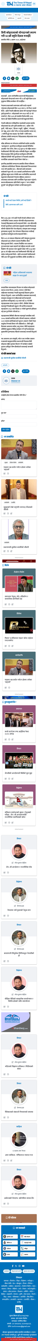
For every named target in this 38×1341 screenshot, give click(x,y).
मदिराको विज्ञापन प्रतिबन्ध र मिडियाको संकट (19, 1068)
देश (14, 1283)
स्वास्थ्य (3, 1288)
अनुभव (6, 462)
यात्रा (33, 1286)
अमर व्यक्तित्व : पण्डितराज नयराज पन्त (19, 1155)
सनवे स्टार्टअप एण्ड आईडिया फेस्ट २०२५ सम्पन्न (17, 733)
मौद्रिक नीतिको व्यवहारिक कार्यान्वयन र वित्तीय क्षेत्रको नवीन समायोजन (19, 1000)
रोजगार (15, 1294)
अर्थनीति (22, 1296)
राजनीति (13, 502)
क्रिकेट (3, 1294)
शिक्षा (18, 1280)
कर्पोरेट (19, 1302)
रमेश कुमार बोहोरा (20, 862)
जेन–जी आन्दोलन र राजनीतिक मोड (19, 867)
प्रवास (5, 1291)
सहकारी (19, 18)
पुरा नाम (3, 413)
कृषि (20, 1294)
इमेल (3, 421)
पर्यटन (31, 1291)
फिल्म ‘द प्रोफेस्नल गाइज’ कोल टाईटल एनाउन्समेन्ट (19, 639)
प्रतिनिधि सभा (11, 18)
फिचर (24, 1283)
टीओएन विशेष (13, 462)
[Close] (34, 1339)
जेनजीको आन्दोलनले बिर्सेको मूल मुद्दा (18, 773)
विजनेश (12, 1280)
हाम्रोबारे (6, 1271)
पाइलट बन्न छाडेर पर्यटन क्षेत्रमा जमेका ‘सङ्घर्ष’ (17, 468)
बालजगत (17, 1286)
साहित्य (19, 1126)
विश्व (5, 1296)
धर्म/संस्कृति (31, 1288)
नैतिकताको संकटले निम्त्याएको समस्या (19, 1112)
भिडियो (15, 1288)
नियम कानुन (17, 15)
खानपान (19, 1299)
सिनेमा (19, 613)
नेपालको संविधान (28, 15)
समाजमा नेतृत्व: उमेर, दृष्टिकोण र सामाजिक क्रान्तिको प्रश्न (16, 598)
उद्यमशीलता (8, 15)
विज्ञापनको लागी (16, 1271)
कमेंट (26, 78)
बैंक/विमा (30, 1296)
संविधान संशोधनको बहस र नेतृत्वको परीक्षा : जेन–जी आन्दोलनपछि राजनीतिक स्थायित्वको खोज (18, 815)
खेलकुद (18, 1283)
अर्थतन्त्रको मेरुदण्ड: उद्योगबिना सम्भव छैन (19, 1198)
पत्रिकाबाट (16, 1296)
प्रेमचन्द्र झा (20, 906)
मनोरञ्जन (30, 1280)
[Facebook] (12, 1266)
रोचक (24, 1288)
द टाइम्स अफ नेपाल (19, 1150)
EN (34, 3)
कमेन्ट (3, 399)
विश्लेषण (19, 788)
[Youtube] (23, 1266)
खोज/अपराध (12, 1291)
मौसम (32, 1299)
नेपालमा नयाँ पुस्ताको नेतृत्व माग (19, 910)
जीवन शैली (7, 1283)
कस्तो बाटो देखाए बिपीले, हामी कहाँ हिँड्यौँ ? (19, 200)
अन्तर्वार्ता (13, 1299)
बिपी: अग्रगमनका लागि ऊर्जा (14, 205)
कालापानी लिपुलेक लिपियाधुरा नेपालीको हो (19, 954)
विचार (19, 748)
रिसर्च (33, 1294)
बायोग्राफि (5, 365)
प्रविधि (26, 1291)
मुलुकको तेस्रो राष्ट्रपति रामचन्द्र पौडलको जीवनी (18, 508)
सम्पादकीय (5, 1299)
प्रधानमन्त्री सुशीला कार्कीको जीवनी (16, 547)
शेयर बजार (27, 18)
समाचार (19, 709)
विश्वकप (20, 1291)
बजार (9, 1296)
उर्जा (19, 1288)
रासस (6, 280)
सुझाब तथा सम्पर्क (29, 1271)
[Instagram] (19, 1266)
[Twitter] (16, 1266)
